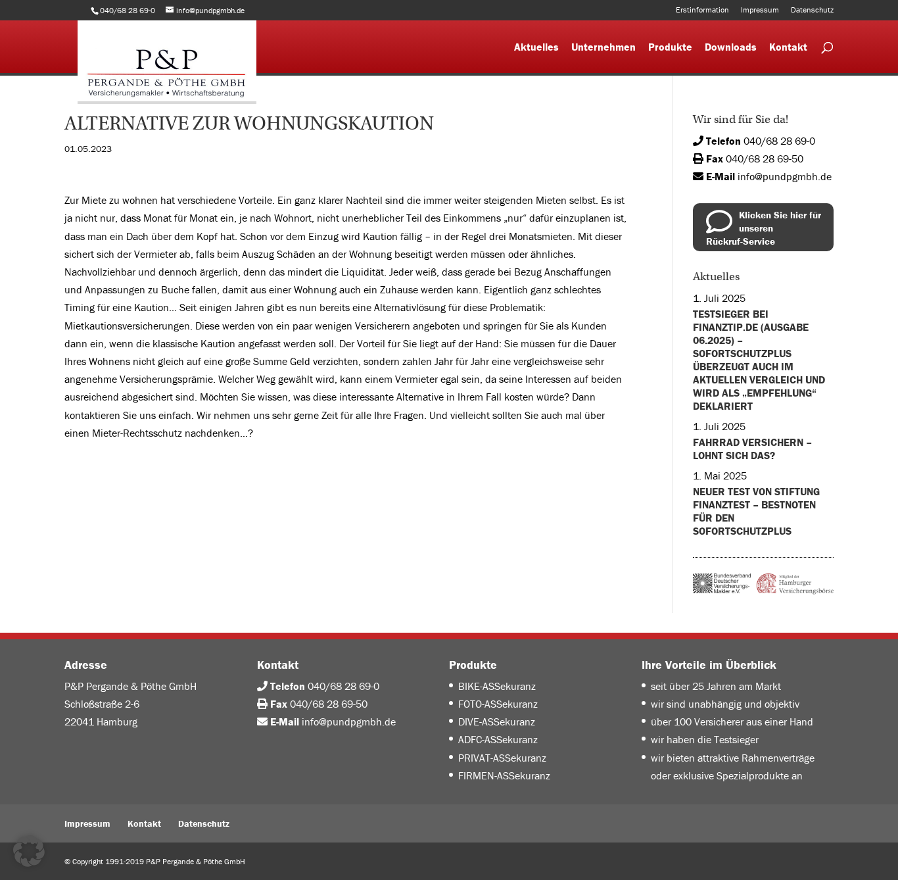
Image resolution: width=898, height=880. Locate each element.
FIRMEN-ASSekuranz (504, 775)
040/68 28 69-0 (779, 140)
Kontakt (788, 47)
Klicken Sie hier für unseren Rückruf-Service (763, 227)
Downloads (731, 47)
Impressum (760, 10)
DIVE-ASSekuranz (496, 721)
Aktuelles (536, 47)
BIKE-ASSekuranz (497, 686)
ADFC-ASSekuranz (498, 739)
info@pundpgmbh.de (785, 176)
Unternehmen (603, 47)
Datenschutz (812, 10)
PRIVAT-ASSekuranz (502, 757)
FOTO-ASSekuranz (498, 703)
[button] (29, 851)
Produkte (670, 47)
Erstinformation (702, 10)
